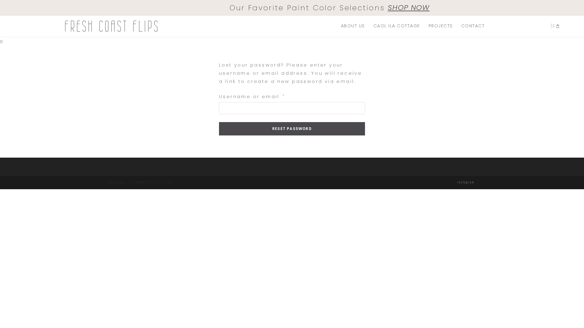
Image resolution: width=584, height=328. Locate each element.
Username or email (252, 96)
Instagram (465, 182)
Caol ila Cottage (397, 26)
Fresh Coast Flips (112, 26)
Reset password (292, 128)
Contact (473, 26)
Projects (441, 26)
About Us (353, 26)
